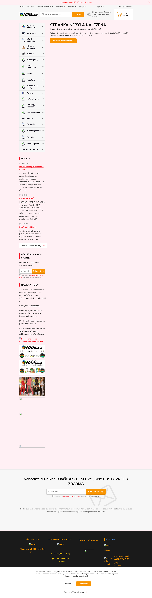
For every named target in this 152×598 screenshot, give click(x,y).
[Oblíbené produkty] (119, 7)
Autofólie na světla (32, 87)
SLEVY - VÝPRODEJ (31, 26)
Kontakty (71, 7)
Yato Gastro (27, 118)
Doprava (30, 7)
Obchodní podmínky (44, 7)
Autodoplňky (32, 60)
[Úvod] (28, 14)
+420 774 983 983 (100, 14)
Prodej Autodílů (26, 198)
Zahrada (30, 137)
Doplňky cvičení (33, 112)
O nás (22, 7)
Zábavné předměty (31, 47)
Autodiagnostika (34, 131)
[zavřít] (149, 2)
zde (86, 592)
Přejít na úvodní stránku (63, 40)
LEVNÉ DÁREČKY (31, 40)
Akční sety (31, 33)
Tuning (30, 93)
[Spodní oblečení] (32, 386)
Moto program (33, 99)
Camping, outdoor (31, 106)
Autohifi (30, 54)
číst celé (22, 190)
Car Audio (31, 124)
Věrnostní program (89, 540)
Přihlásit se (38, 271)
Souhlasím (83, 584)
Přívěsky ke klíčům (27, 227)
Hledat (78, 14)
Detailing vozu (33, 144)
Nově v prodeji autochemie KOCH (31, 168)
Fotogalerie (83, 7)
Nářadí (29, 73)
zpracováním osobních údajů (71, 496)
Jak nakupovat (60, 7)
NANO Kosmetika (31, 66)
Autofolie (31, 80)
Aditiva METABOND (30, 149)
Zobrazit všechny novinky (31, 246)
